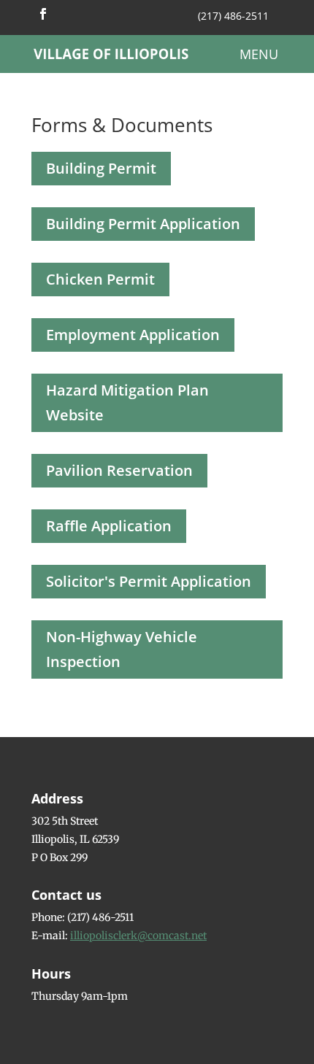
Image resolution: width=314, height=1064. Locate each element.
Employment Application (133, 334)
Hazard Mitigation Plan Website (127, 402)
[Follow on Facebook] (43, 14)
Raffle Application (109, 526)
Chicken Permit (100, 279)
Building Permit (101, 168)
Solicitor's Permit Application (148, 581)
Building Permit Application (143, 224)
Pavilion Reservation (119, 470)
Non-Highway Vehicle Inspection (121, 649)
